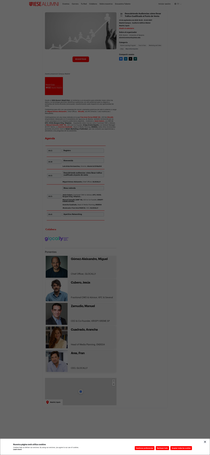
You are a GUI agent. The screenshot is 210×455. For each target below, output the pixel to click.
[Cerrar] (204, 441)
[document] (105, 447)
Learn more (17, 449)
